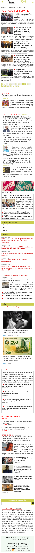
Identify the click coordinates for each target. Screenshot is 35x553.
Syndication (17, 550)
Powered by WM (25, 550)
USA (4, 227)
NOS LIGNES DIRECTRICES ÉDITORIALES (17, 510)
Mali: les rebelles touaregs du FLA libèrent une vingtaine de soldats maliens (16, 385)
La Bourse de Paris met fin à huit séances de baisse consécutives (17, 296)
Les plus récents (6, 307)
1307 (3, 86)
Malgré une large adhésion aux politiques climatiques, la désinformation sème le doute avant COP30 (16, 213)
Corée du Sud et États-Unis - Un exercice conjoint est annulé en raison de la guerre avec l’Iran (17, 427)
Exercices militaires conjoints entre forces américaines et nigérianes (16, 392)
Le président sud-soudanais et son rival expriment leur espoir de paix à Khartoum (23, 44)
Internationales (6, 370)
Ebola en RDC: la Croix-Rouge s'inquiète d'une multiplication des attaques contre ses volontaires (17, 240)
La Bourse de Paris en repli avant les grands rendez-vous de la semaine (17, 280)
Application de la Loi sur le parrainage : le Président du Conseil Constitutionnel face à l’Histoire (22, 31)
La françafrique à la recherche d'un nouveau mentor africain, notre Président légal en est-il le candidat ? (22, 488)
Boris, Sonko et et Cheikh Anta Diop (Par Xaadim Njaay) (23, 477)
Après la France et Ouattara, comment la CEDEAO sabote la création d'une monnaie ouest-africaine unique (17, 358)
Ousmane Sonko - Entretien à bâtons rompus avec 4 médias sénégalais (15, 331)
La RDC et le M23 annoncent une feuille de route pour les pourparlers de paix (16, 400)
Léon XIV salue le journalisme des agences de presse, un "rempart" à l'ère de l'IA (17, 217)
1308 (8, 86)
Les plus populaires (18, 307)
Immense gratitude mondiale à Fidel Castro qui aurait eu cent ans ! (23, 459)
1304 (19, 84)
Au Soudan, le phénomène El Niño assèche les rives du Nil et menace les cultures (17, 248)
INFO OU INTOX (6, 192)
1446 (17, 86)
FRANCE (5, 225)
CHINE (4, 230)
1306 (28, 84)
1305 (24, 84)
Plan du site (8, 550)
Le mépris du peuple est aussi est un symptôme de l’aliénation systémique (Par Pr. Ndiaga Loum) (23, 468)
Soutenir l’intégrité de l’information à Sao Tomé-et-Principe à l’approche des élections (16, 196)
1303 (15, 84)
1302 (10, 84)
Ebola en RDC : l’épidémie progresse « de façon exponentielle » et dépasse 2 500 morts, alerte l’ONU (16, 268)
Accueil (3, 7)
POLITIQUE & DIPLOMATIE (16, 7)
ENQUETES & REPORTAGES (12, 114)
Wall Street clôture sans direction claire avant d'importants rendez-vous (17, 292)
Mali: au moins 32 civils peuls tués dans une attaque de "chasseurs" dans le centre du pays (23, 58)
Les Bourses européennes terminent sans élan (18, 298)
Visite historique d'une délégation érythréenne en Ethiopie (23, 16)
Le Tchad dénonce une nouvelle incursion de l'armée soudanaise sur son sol (17, 373)
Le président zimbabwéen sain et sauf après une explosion (23, 71)
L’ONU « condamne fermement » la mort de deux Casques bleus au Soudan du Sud (17, 407)
